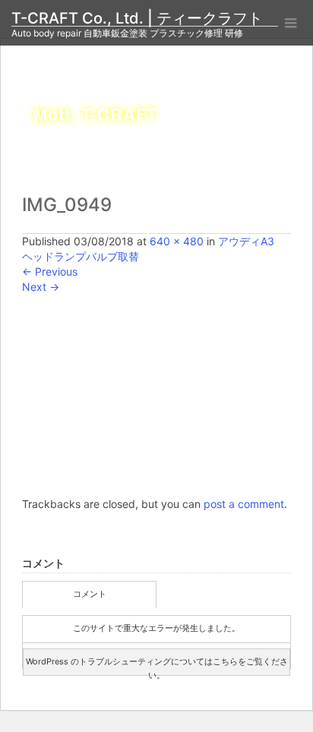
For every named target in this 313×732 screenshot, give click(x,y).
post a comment (244, 503)
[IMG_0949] (156, 394)
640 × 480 (177, 241)
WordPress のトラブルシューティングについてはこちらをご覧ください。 (157, 666)
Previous (49, 271)
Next (40, 286)
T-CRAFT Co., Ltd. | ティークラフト (144, 18)
